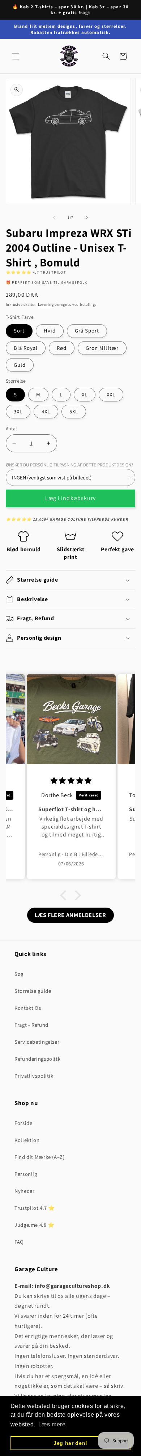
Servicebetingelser (36, 1041)
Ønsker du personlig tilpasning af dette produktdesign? (69, 465)
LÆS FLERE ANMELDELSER (70, 915)
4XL (46, 411)
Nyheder (24, 1190)
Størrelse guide (32, 990)
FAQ (19, 1241)
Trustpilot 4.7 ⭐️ (34, 1207)
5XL (73, 411)
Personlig (25, 1173)
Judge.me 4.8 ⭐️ (34, 1224)
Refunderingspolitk (37, 1058)
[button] (15, 56)
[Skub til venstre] (54, 218)
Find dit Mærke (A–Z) (39, 1156)
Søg (19, 973)
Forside (23, 1123)
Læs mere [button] (52, 1424)
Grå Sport (87, 330)
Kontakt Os (27, 1007)
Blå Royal (26, 347)
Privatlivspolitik (34, 1075)
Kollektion (26, 1139)
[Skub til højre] (87, 218)
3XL (18, 411)
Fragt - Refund (31, 1024)
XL (84, 394)
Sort (19, 330)
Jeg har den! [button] (70, 1443)
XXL (111, 394)
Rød (62, 347)
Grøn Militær (102, 347)
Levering (46, 304)
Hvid (50, 330)
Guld (20, 364)
